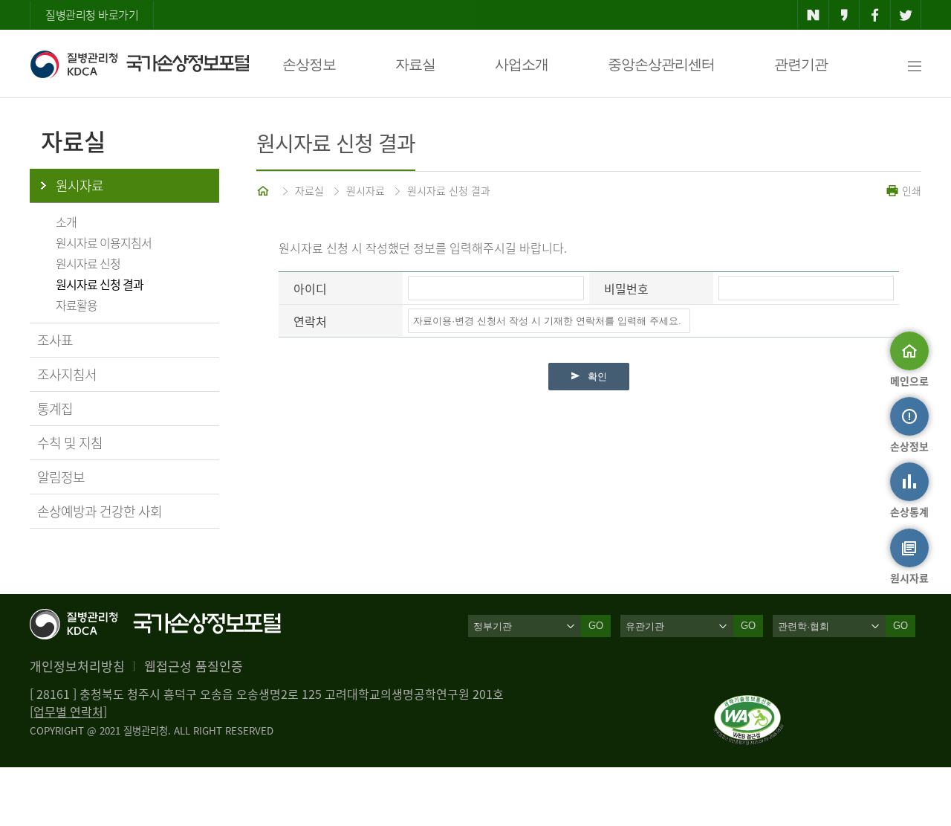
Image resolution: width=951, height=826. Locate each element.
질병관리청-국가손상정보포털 (139, 64)
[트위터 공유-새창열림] (906, 15)
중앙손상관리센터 (661, 64)
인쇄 (910, 190)
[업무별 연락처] (68, 711)
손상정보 (309, 64)
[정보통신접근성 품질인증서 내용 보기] (748, 704)
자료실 (415, 64)
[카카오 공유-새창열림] (844, 15)
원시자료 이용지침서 (104, 242)
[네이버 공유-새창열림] (813, 15)
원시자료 (79, 185)
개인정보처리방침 (77, 665)
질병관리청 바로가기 (91, 15)
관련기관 (801, 64)
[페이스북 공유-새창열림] (875, 15)
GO (595, 625)
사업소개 (521, 64)
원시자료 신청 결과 (99, 284)
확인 (597, 376)
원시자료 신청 (88, 263)
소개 (66, 221)
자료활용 (76, 305)
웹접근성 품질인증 (193, 665)
